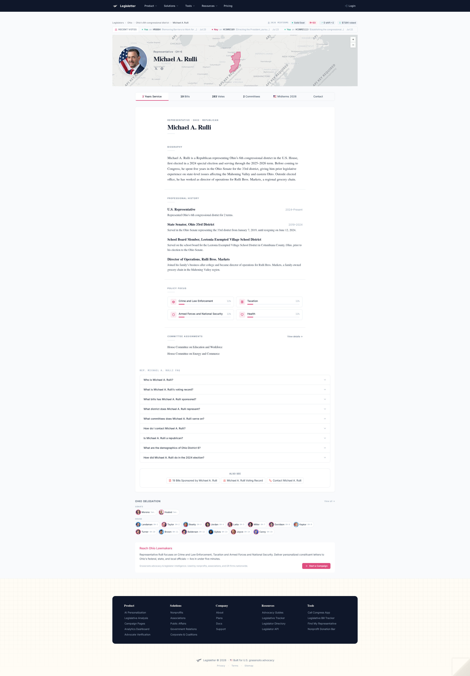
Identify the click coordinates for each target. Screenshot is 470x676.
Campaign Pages (134, 623)
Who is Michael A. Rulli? (158, 379)
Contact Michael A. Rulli (287, 480)
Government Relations (183, 629)
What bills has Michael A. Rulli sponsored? (170, 399)
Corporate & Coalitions (183, 634)
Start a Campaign (318, 565)
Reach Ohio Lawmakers (156, 548)
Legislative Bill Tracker (321, 618)
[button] (353, 39)
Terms (235, 665)
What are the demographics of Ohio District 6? (172, 447)
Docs (219, 623)
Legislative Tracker (273, 618)
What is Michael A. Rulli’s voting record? (168, 389)
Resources (208, 5)
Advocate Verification (137, 634)
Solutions (169, 5)
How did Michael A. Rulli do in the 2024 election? (174, 457)
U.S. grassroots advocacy (258, 660)
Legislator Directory (273, 623)
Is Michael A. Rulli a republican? (163, 438)
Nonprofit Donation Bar (321, 629)
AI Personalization (135, 612)
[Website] (161, 68)
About (219, 612)
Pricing (228, 5)
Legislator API (270, 629)
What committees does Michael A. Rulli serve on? (174, 418)
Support (221, 629)
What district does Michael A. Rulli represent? (172, 408)
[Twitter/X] (156, 68)
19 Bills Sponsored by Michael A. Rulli (194, 480)
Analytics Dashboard (136, 629)
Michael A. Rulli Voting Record (245, 480)
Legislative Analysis (136, 618)
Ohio (129, 22)
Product (149, 5)
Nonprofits (176, 612)
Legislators (118, 22)
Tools (188, 5)
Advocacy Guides (272, 612)
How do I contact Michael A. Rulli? (164, 428)
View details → (295, 336)
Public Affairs (178, 623)
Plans (219, 618)
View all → (329, 501)
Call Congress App (319, 612)
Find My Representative (322, 623)
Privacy (221, 665)
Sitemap (249, 665)
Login (352, 5)
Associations (177, 618)
